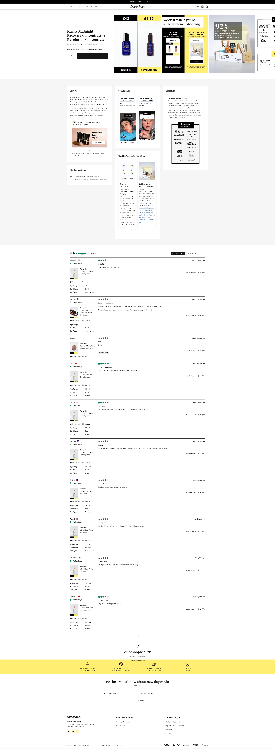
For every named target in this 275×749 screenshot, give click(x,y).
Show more (136, 635)
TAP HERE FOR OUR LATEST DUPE (137, 1)
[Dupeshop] (137, 6)
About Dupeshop (91, 6)
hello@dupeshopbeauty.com (174, 722)
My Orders (168, 733)
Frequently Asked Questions (174, 726)
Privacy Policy (118, 745)
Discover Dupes (73, 6)
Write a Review (178, 253)
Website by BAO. (88, 745)
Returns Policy (120, 726)
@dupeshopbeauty (137, 660)
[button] (68, 56)
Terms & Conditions (103, 745)
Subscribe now (137, 701)
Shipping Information (123, 722)
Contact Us (168, 729)
